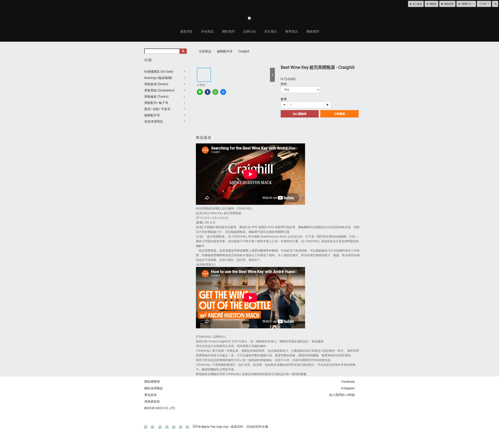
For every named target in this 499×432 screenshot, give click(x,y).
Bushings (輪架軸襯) (158, 78)
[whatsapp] (215, 92)
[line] (200, 92)
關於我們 (228, 31)
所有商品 (207, 31)
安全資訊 (270, 31)
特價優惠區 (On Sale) (158, 71)
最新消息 (186, 31)
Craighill (243, 51)
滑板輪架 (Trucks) (156, 96)
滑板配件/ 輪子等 (156, 103)
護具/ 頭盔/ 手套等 (157, 109)
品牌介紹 (249, 31)
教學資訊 (291, 31)
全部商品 (205, 51)
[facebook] (208, 92)
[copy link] (223, 92)
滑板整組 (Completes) (159, 90)
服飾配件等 (152, 115)
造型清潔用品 (153, 121)
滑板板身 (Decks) (156, 84)
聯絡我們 (312, 31)
